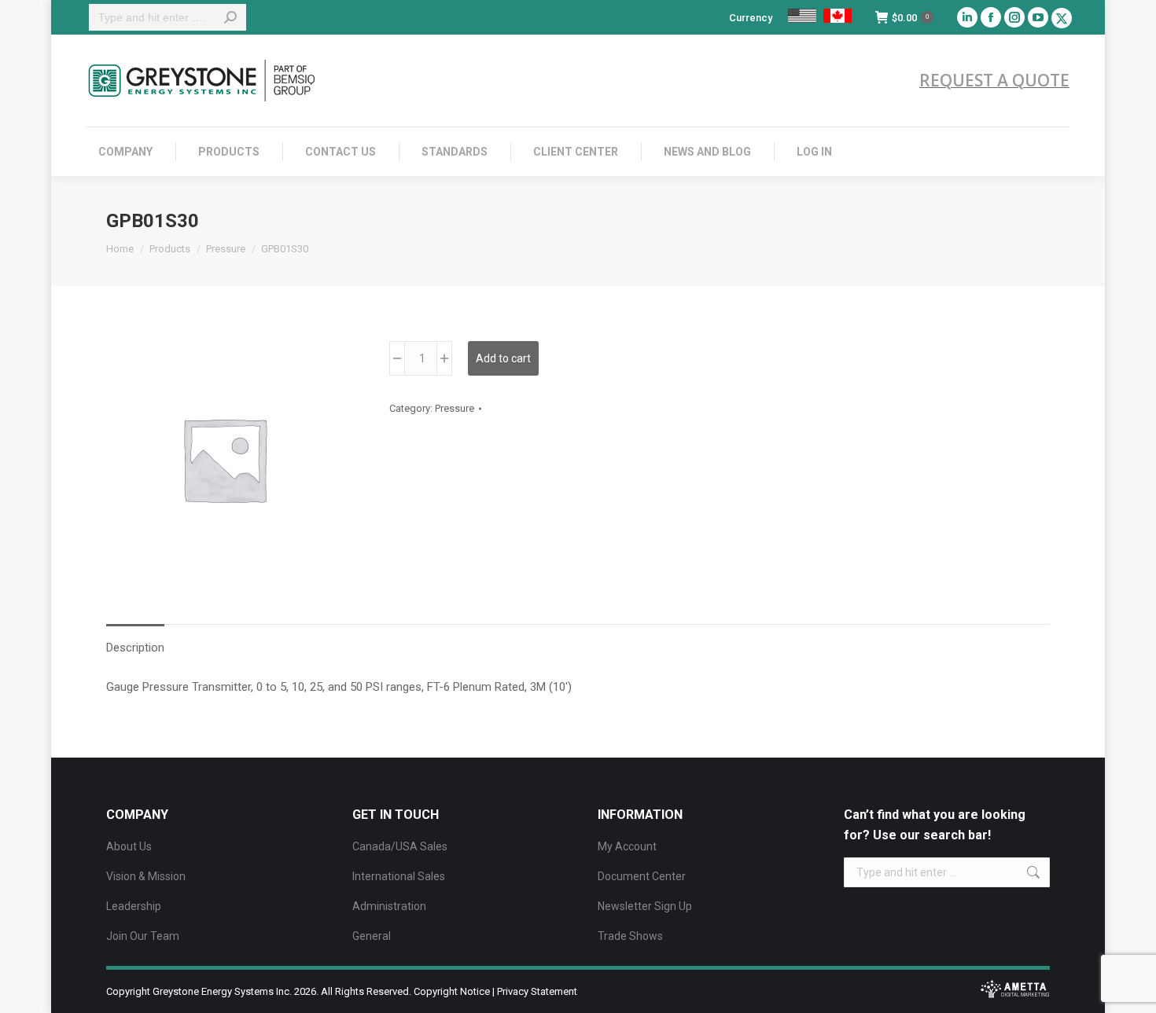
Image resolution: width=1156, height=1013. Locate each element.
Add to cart (503, 358)
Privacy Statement (537, 991)
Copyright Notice (452, 991)
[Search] (230, 17)
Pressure (454, 408)
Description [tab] (135, 647)
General (371, 936)
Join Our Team (142, 936)
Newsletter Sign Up (645, 906)
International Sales (398, 876)
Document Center (642, 876)
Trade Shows (630, 936)
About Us (129, 846)
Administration (389, 906)
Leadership (133, 906)
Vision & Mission (146, 876)
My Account (627, 846)
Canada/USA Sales (399, 846)
